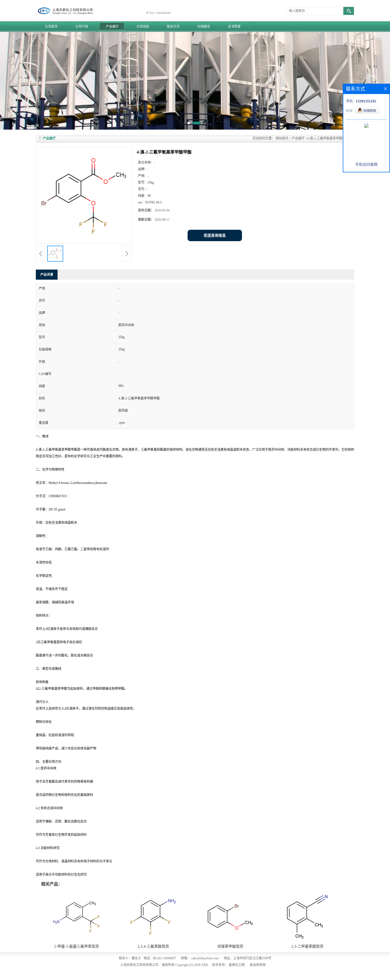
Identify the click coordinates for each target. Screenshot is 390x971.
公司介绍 (81, 26)
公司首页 (51, 26)
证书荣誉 (234, 26)
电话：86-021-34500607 (160, 958)
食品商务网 (258, 965)
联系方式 (173, 26)
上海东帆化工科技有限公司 (139, 965)
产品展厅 (112, 26)
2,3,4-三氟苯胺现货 (153, 946)
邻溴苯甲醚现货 (230, 946)
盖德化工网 (237, 965)
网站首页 (282, 138)
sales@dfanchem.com (205, 958)
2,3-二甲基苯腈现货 (307, 946)
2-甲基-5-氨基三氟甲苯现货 (76, 946)
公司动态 (142, 26)
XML (205, 965)
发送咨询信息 (214, 235)
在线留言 (203, 26)
